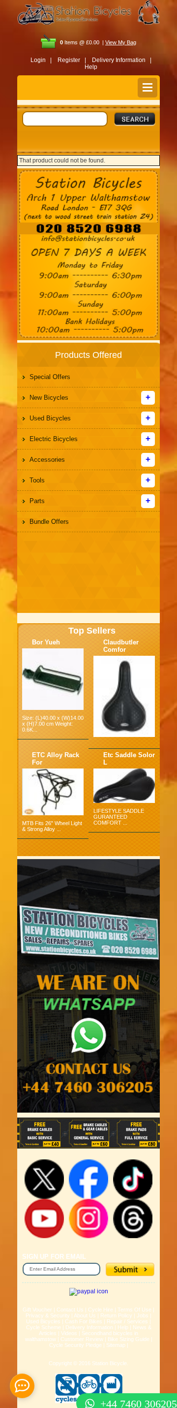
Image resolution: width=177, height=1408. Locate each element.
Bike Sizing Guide (128, 1339)
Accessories (47, 459)
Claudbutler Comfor (121, 646)
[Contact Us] (88, 239)
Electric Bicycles (54, 439)
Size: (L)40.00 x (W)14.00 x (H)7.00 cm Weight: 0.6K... (53, 724)
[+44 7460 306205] (88, 1386)
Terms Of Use (134, 1309)
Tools (37, 480)
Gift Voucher (37, 1309)
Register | (72, 60)
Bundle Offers (49, 521)
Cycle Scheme (43, 1327)
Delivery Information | (121, 60)
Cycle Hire (100, 1309)
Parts (37, 501)
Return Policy (116, 1315)
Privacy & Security (48, 1315)
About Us (85, 1315)
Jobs (142, 1315)
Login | (41, 60)
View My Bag (120, 42)
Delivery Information (89, 1327)
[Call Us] (88, 228)
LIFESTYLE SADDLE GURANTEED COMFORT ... (118, 817)
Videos (69, 1333)
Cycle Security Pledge (75, 1345)
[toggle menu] (147, 87)
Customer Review (81, 1339)
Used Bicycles (50, 418)
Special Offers (50, 377)
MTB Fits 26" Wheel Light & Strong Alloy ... (52, 826)
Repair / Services (127, 1321)
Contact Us (70, 1309)
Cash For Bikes (83, 1321)
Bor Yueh (46, 642)
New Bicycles (49, 397)
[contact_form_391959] (22, 1386)
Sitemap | (117, 1345)
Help (91, 67)
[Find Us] (88, 195)
